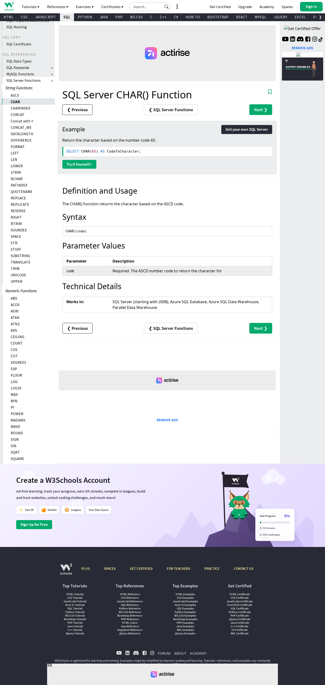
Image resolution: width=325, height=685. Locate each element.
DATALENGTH (22, 133)
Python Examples (185, 612)
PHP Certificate (240, 615)
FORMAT (18, 146)
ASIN (15, 311)
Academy (267, 6)
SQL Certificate (18, 44)
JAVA (104, 17)
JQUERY (280, 17)
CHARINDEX (20, 108)
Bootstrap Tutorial (75, 619)
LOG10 (16, 388)
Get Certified (220, 6)
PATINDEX (19, 185)
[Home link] (9, 6)
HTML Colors (130, 622)
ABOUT (180, 653)
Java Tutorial (75, 626)
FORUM (164, 653)
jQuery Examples (185, 633)
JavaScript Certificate (240, 601)
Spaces (287, 6)
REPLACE (18, 198)
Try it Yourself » (79, 164)
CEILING (17, 336)
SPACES (110, 568)
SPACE (16, 236)
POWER (17, 413)
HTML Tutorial (75, 594)
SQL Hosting (16, 26)
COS (14, 349)
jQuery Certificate (239, 619)
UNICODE (18, 275)
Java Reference (130, 626)
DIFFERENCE (21, 140)
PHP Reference (130, 619)
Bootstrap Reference (129, 615)
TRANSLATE (20, 262)
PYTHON (85, 17)
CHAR (15, 101)
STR (14, 242)
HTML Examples (185, 594)
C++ (163, 17)
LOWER (17, 165)
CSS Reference (130, 597)
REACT (241, 17)
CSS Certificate (240, 597)
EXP (14, 368)
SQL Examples (185, 608)
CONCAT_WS (21, 127)
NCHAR (17, 178)
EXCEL (300, 17)
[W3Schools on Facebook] (308, 39)
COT (14, 356)
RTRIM (16, 223)
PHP (119, 17)
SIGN (15, 439)
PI (12, 407)
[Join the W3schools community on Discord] (300, 39)
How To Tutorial (74, 605)
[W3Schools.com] (66, 571)
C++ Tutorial (75, 630)
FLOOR (16, 375)
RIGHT (16, 217)
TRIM (15, 268)
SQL (67, 17)
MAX (14, 394)
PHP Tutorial (75, 622)
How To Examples (185, 605)
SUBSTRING (20, 255)
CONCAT (18, 114)
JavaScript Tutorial (74, 601)
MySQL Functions (20, 74)
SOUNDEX (19, 230)
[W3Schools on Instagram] (315, 39)
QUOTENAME (22, 191)
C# (176, 17)
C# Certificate (239, 630)
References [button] (56, 6)
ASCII (15, 95)
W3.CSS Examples (185, 615)
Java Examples (185, 626)
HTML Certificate (240, 594)
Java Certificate (239, 622)
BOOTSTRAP (218, 17)
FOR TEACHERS (178, 568)
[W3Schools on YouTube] (285, 39)
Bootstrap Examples (185, 619)
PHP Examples (185, 622)
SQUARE (17, 458)
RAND (15, 426)
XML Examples (185, 630)
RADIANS (18, 420)
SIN (13, 445)
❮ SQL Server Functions (171, 109)
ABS (14, 298)
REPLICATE (20, 204)
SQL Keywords (17, 67)
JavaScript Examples (185, 601)
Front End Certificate (239, 605)
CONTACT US (243, 568)
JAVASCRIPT (45, 17)
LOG (14, 381)
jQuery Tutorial (75, 633)
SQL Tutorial (74, 608)
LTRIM (16, 172)
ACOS (15, 304)
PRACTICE (212, 568)
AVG (14, 330)
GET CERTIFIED (141, 568)
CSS (24, 17)
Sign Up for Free (34, 524)
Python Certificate (240, 612)
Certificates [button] (111, 6)
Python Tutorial (74, 612)
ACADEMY (198, 653)
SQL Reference (130, 605)
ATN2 (15, 323)
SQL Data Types (19, 61)
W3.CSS (136, 17)
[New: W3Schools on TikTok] (321, 39)
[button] (166, 7)
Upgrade (245, 6)
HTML (9, 17)
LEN (14, 159)
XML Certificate (240, 633)
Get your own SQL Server (247, 129)
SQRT (15, 452)
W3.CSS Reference (130, 612)
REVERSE (18, 210)
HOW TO (193, 17)
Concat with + (22, 121)
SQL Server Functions (23, 80)
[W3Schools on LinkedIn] (292, 39)
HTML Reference (130, 594)
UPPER (16, 281)
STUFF (16, 249)
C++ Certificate (239, 626)
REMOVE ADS (167, 420)
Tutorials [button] (29, 6)
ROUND (17, 433)
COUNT (17, 343)
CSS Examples (185, 597)
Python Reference (130, 608)
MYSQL (260, 17)
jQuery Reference (129, 633)
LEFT (15, 153)
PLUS (85, 568)
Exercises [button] (84, 6)
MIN (14, 400)
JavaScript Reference (130, 601)
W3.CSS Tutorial (75, 615)
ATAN (15, 317)
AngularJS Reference (130, 630)
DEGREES (18, 362)
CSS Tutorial (74, 597)
